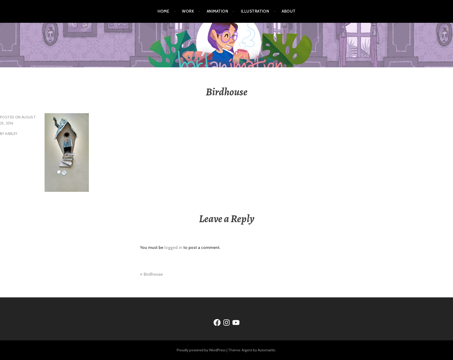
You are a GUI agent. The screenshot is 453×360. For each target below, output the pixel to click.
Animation (217, 11)
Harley (11, 134)
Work (188, 11)
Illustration (255, 11)
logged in (173, 247)
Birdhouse (153, 274)
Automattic (267, 350)
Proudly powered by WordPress (201, 350)
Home (163, 11)
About (288, 11)
